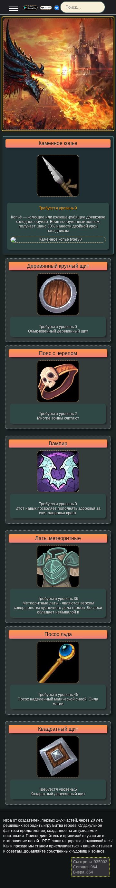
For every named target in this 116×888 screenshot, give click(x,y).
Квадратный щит (58, 729)
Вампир (58, 443)
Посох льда (58, 634)
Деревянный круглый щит (58, 266)
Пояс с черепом (58, 353)
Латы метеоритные (58, 538)
